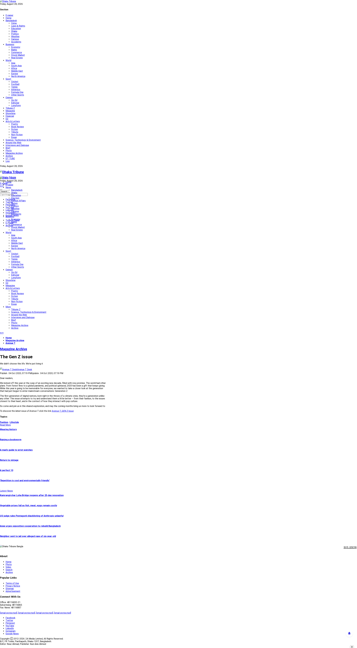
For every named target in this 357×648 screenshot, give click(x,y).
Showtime (10, 113)
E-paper (9, 15)
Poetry (14, 124)
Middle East (17, 71)
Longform (16, 105)
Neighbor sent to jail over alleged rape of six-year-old (28, 536)
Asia (13, 63)
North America (18, 76)
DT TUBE (10, 158)
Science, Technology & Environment (23, 140)
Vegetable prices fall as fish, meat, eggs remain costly (28, 505)
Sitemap (10, 588)
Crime (14, 23)
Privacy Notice (13, 586)
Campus (15, 39)
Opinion (9, 97)
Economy (15, 47)
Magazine (10, 110)
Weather (15, 36)
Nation (14, 203)
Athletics (15, 89)
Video (8, 567)
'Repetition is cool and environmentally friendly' (25, 480)
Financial (10, 116)
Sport (8, 79)
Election (15, 198)
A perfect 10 (6, 470)
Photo (9, 150)
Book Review (17, 126)
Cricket (14, 81)
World (8, 60)
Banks (14, 49)
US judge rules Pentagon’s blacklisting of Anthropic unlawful (31, 516)
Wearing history (8, 429)
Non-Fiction (17, 134)
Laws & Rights (18, 26)
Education (16, 28)
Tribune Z (10, 108)
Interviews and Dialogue (17, 145)
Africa (14, 68)
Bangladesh (11, 20)
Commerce (16, 52)
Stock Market (18, 55)
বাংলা (1, 186)
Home (8, 18)
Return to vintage (9, 460)
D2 (7, 118)
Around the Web (13, 142)
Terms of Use (12, 583)
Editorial (15, 103)
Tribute (14, 132)
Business (10, 44)
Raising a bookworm (10, 439)
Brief (8, 148)
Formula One (17, 92)
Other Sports (17, 95)
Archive (9, 156)
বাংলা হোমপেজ (350, 547)
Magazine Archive (14, 153)
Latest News (6, 491)
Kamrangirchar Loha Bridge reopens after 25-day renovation (32, 495)
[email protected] (8, 613)
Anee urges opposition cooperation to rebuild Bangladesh (30, 526)
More (8, 306)
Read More (5, 425)
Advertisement (13, 591)
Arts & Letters (13, 121)
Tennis (14, 87)
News (8, 187)
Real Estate (17, 57)
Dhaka (14, 31)
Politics (15, 34)
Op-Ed (14, 100)
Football (15, 84)
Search (9, 569)
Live (8, 161)
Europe (14, 73)
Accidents (16, 41)
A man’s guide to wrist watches (16, 450)
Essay (14, 137)
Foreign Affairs (18, 200)
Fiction (14, 129)
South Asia (16, 65)
